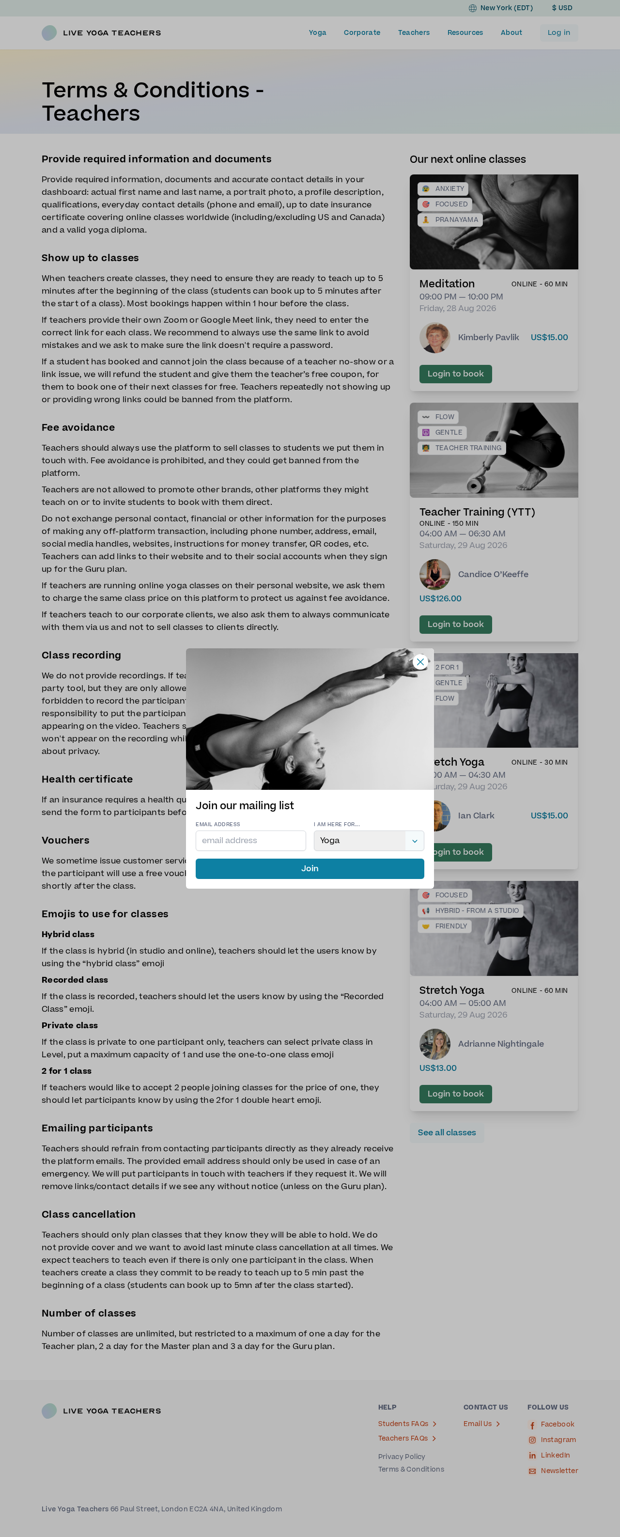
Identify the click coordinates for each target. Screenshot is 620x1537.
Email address (218, 824)
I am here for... (337, 824)
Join (310, 869)
